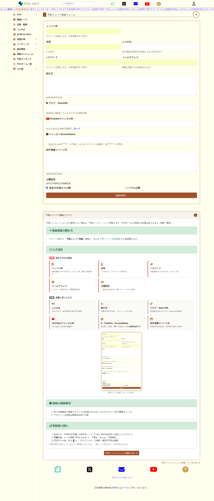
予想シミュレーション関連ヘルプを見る (179, 463)
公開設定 (50, 179)
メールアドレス (130, 57)
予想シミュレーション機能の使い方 (121, 453)
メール (125, 487)
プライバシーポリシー (121, 477)
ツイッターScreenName (61, 134)
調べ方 (77, 128)
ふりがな (127, 41)
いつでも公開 (133, 187)
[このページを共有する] (196, 14)
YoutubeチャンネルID (61, 118)
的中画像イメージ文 (56, 149)
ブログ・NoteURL (58, 103)
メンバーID (52, 26)
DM (114, 487)
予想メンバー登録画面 (110, 239)
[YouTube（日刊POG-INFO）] (147, 4)
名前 (48, 41)
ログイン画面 (55, 239)
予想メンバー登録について (59, 215)
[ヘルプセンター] (159, 4)
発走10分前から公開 (60, 187)
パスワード (52, 57)
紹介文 (49, 73)
